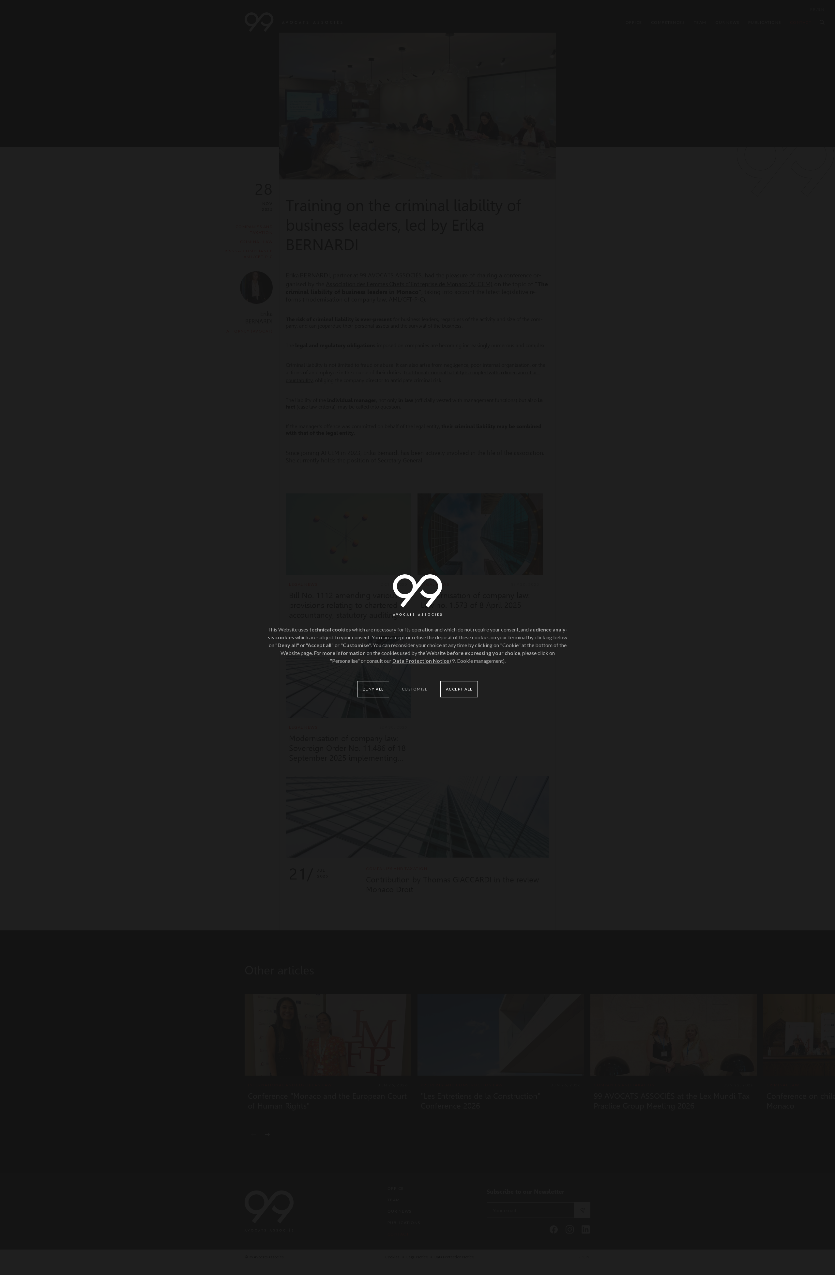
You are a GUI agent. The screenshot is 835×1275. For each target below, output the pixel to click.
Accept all (459, 689)
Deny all (373, 689)
